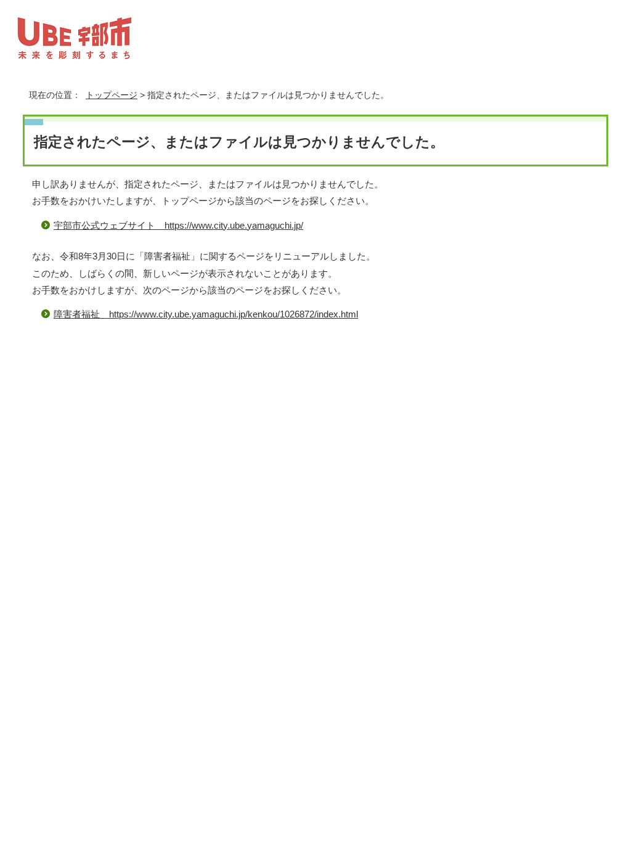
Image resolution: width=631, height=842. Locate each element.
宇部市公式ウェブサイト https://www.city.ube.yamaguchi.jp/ (178, 225)
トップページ (111, 95)
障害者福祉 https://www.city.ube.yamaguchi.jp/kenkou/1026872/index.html (206, 314)
